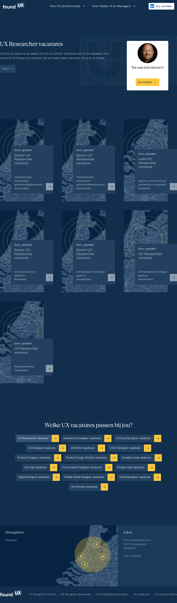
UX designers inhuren (42, 594)
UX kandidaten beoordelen (112, 594)
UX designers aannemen (76, 594)
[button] (67, 6)
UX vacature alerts (165, 594)
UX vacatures (141, 594)
